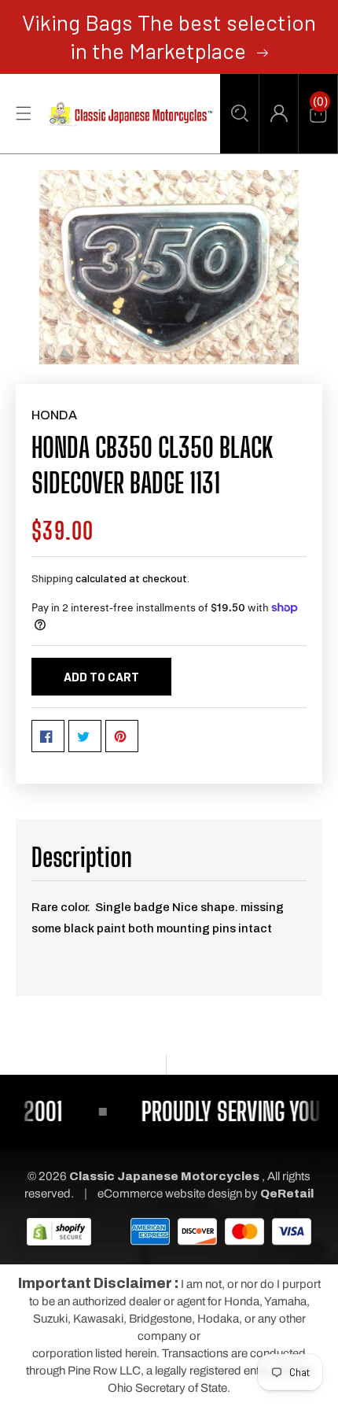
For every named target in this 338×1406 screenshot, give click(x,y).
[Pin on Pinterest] (121, 736)
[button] (239, 113)
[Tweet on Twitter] (84, 736)
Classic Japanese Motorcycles (164, 1176)
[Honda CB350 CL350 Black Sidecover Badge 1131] (169, 267)
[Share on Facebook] (47, 736)
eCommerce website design (170, 1193)
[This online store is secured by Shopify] (59, 1231)
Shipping (52, 578)
